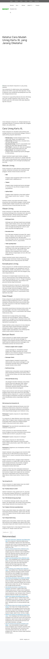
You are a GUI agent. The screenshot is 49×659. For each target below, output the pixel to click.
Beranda (12, 5)
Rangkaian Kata (13, 9)
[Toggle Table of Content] (10, 532)
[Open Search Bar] (10, 12)
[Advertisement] (17, 26)
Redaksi (30, 1)
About (11, 1)
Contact (16, 1)
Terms (26, 1)
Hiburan (23, 5)
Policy (21, 1)
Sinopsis (37, 5)
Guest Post (37, 1)
